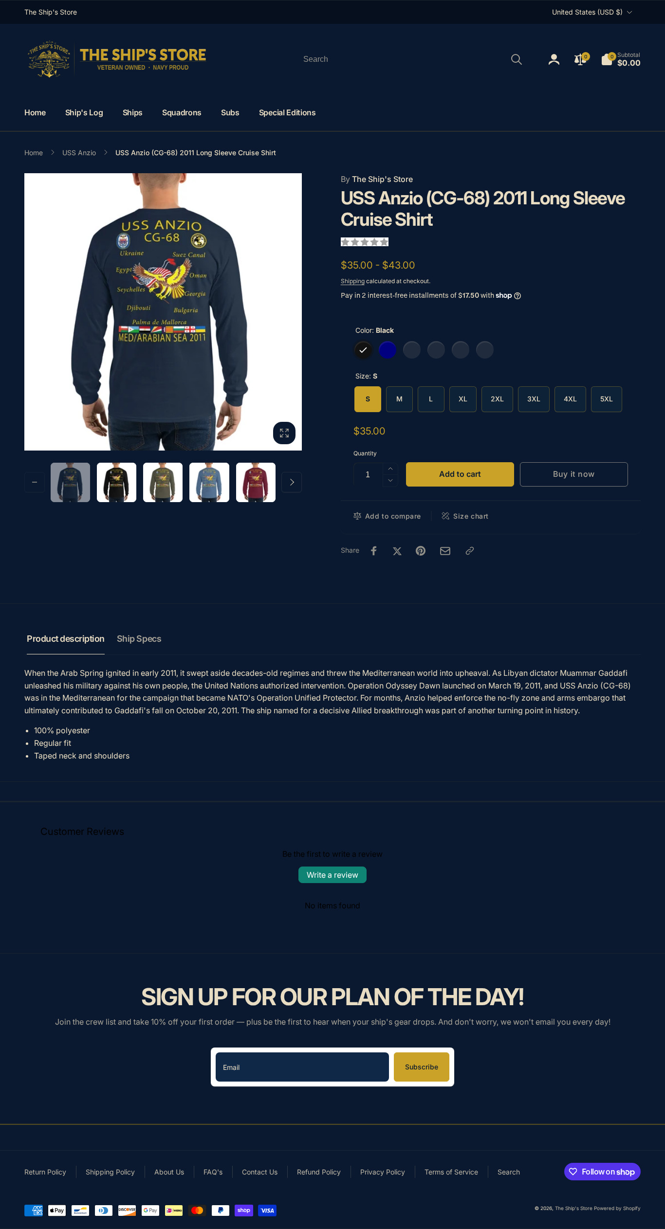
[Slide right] (291, 482)
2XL (497, 399)
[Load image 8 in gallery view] (209, 482)
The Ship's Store (377, 179)
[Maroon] (460, 350)
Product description (66, 638)
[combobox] (412, 59)
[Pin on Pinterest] (420, 551)
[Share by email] (445, 551)
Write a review (332, 875)
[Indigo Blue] (436, 350)
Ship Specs (139, 638)
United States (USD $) (587, 12)
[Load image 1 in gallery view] (70, 482)
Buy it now (574, 474)
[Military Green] (412, 350)
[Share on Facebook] (374, 551)
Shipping (353, 281)
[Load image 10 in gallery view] (256, 482)
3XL (533, 399)
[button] (621, 59)
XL (463, 399)
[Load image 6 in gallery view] (163, 482)
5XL (606, 399)
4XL (570, 399)
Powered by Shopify (617, 1208)
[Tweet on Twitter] (397, 551)
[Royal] (485, 350)
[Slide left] (34, 482)
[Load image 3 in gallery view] (116, 482)
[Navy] (387, 350)
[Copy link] (470, 551)
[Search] (516, 59)
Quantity (365, 453)
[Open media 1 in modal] (163, 312)
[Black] (363, 350)
